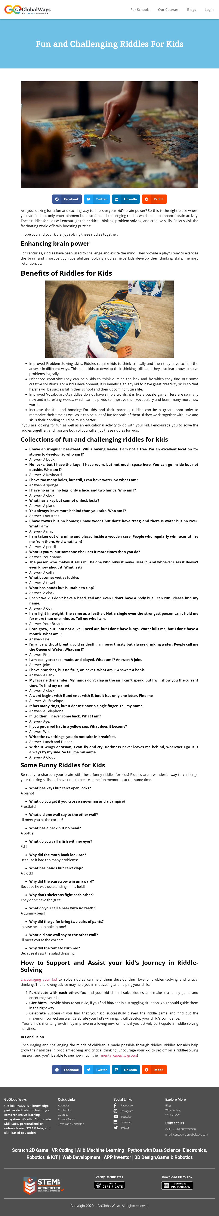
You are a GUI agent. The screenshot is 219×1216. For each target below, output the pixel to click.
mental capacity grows (119, 1055)
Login (209, 9)
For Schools (139, 9)
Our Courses (168, 9)
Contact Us (174, 1123)
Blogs (191, 9)
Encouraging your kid (39, 979)
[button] (67, 199)
